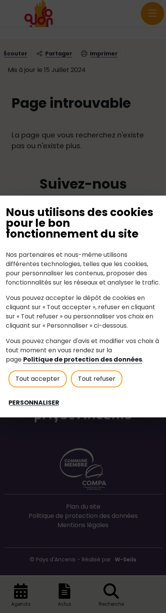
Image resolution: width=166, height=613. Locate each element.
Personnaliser (33, 403)
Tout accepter (37, 378)
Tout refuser (96, 378)
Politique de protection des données (82, 359)
